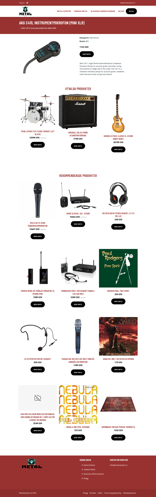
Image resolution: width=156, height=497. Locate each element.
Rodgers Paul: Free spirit (118, 291)
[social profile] (27, 3)
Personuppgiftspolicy (113, 493)
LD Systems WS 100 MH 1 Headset (37, 359)
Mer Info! (87, 54)
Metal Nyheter (64, 11)
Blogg (121, 11)
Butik (131, 11)
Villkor (100, 493)
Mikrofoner (94, 38)
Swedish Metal (81, 11)
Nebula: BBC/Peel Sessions (78, 427)
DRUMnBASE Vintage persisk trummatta (118, 427)
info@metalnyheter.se (127, 3)
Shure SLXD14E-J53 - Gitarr (78, 213)
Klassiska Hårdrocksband (103, 11)
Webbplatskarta (129, 493)
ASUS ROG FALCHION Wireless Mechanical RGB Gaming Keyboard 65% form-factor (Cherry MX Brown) (38, 417)
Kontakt (93, 493)
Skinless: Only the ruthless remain (118, 359)
